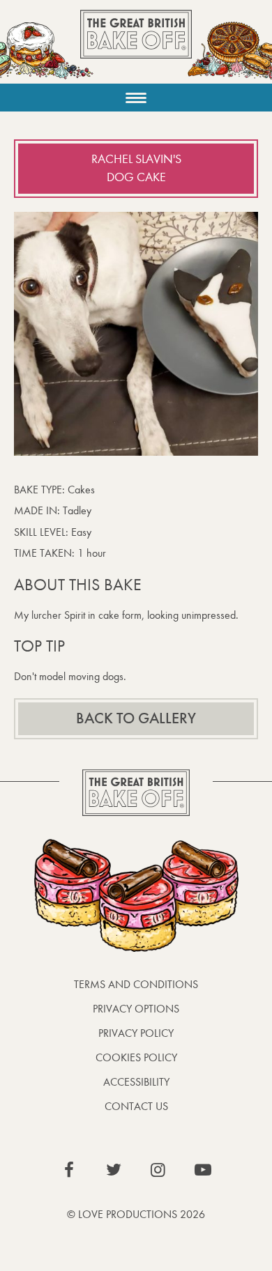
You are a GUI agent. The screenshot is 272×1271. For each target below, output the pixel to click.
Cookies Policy (136, 1057)
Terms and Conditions (136, 984)
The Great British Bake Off (136, 46)
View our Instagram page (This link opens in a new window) (158, 1170)
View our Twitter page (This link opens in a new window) (113, 1170)
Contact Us (136, 1106)
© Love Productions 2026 (136, 1214)
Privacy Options (136, 1008)
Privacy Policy (136, 1033)
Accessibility (136, 1081)
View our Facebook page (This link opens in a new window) (69, 1170)
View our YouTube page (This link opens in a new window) (203, 1170)
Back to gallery (136, 718)
